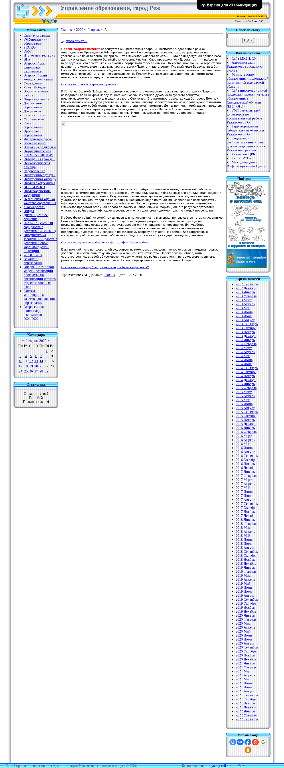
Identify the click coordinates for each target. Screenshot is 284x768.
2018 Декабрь (246, 563)
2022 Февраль (246, 715)
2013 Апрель (245, 304)
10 (20, 361)
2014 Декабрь (246, 380)
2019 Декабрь (246, 611)
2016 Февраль (246, 432)
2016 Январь (245, 428)
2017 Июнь (244, 492)
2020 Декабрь (246, 659)
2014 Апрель (245, 352)
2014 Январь (245, 340)
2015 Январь (245, 384)
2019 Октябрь (246, 603)
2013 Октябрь (246, 328)
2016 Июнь (244, 448)
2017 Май (243, 488)
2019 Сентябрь (247, 599)
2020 (79, 29)
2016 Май (243, 444)
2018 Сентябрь (247, 551)
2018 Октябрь (246, 555)
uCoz (240, 766)
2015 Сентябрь (247, 412)
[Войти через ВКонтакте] (240, 742)
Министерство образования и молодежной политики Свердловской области (247, 80)
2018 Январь (245, 519)
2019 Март (244, 575)
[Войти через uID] (232, 742)
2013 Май (243, 308)
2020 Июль (244, 639)
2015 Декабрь (246, 424)
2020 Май (243, 631)
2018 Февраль (246, 523)
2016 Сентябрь (247, 456)
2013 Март (244, 300)
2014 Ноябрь (245, 376)
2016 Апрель (245, 440)
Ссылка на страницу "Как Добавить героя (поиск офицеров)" (105, 267)
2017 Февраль (246, 476)
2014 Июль (244, 364)
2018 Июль (244, 543)
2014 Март (244, 348)
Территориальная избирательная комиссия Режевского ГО (245, 130)
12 (31, 361)
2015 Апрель (245, 396)
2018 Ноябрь (245, 559)
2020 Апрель (245, 627)
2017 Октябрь (246, 507)
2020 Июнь (244, 635)
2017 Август (245, 500)
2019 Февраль (246, 571)
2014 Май (243, 356)
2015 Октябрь (246, 416)
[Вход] (55, 22)
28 (41, 371)
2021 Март (244, 671)
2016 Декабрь (246, 468)
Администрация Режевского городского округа (244, 66)
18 (26, 366)
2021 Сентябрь (247, 695)
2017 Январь (245, 472)
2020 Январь (245, 615)
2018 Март (244, 527)
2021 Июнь (244, 683)
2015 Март (244, 392)
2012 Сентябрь (247, 284)
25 (26, 371)
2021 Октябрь (246, 699)
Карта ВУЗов (241, 158)
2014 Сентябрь (247, 368)
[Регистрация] (49, 22)
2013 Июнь (244, 312)
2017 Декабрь (246, 515)
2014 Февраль (246, 344)
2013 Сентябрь (247, 324)
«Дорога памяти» (74, 41)
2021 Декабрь (246, 707)
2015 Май (243, 400)
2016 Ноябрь (245, 464)
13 (36, 361)
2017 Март (244, 480)
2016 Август (245, 452)
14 (41, 361)
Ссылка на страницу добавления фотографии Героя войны (104, 242)
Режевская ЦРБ (243, 154)
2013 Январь (245, 292)
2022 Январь (245, 711)
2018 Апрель (245, 531)
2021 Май (243, 679)
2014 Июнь (244, 360)
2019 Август (245, 595)
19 (31, 366)
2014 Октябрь (246, 372)
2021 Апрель (245, 675)
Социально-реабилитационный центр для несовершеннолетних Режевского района (246, 144)
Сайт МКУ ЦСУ (244, 58)
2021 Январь (245, 663)
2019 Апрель (245, 579)
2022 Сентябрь (247, 719)
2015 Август (245, 408)
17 (20, 366)
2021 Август (245, 691)
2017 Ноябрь (245, 511)
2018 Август (245, 547)
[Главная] (44, 22)
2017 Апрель (245, 484)
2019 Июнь (244, 587)
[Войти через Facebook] (248, 742)
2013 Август (245, 320)
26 (31, 371)
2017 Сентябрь (247, 503)
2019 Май (243, 583)
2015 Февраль (246, 388)
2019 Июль (244, 591)
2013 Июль (244, 316)
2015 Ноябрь (245, 420)
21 (41, 366)
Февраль (93, 29)
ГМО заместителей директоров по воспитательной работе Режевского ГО (244, 116)
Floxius (109, 275)
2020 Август (245, 643)
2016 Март (244, 436)
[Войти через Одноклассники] (248, 749)
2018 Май (243, 535)
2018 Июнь (244, 539)
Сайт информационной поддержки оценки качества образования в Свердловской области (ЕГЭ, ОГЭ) (248, 98)
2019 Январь (245, 567)
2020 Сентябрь (247, 647)
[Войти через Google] (263, 742)
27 (36, 371)
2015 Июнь (244, 404)
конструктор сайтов (216, 766)
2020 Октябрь (246, 651)
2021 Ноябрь (245, 703)
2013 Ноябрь (245, 332)
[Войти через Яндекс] (255, 742)
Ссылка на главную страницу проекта (88, 84)
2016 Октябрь (246, 460)
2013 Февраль (246, 296)
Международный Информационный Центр (246, 164)
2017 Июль (244, 496)
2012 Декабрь (246, 288)
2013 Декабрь (246, 336)
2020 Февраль (246, 619)
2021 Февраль (246, 667)
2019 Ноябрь (245, 607)
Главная (67, 29)
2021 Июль (244, 687)
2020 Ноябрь (245, 655)
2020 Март (244, 623)
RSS (261, 21)
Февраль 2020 (36, 341)
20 (36, 366)
